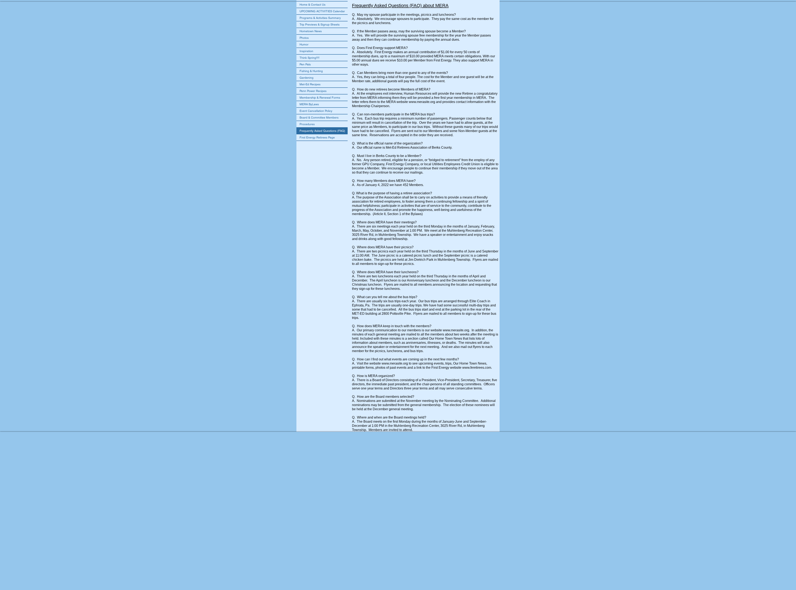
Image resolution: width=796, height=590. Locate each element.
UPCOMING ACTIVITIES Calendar (322, 11)
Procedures (307, 124)
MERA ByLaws (309, 104)
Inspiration (306, 51)
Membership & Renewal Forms (320, 97)
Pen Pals (305, 64)
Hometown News (311, 31)
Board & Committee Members (319, 117)
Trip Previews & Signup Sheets (320, 24)
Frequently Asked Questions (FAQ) (322, 130)
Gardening (306, 77)
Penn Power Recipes (313, 91)
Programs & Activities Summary (320, 18)
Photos (304, 37)
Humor (304, 44)
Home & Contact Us (312, 4)
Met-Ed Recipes (310, 84)
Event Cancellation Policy (316, 111)
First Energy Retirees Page (317, 137)
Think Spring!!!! (309, 57)
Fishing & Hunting (311, 71)
